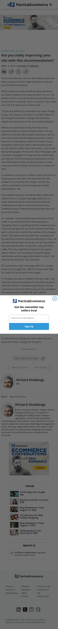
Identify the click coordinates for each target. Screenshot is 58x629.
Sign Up (29, 326)
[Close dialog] (54, 298)
